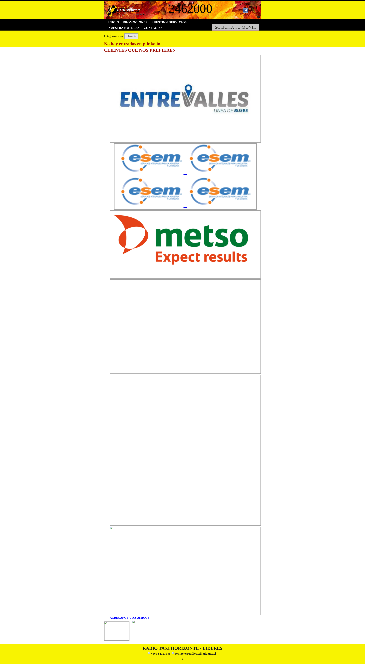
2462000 (190, 9)
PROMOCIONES (135, 22)
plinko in (131, 36)
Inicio (113, 22)
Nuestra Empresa (124, 28)
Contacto (153, 28)
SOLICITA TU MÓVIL (235, 27)
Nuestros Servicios (168, 22)
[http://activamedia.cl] (360, 660)
